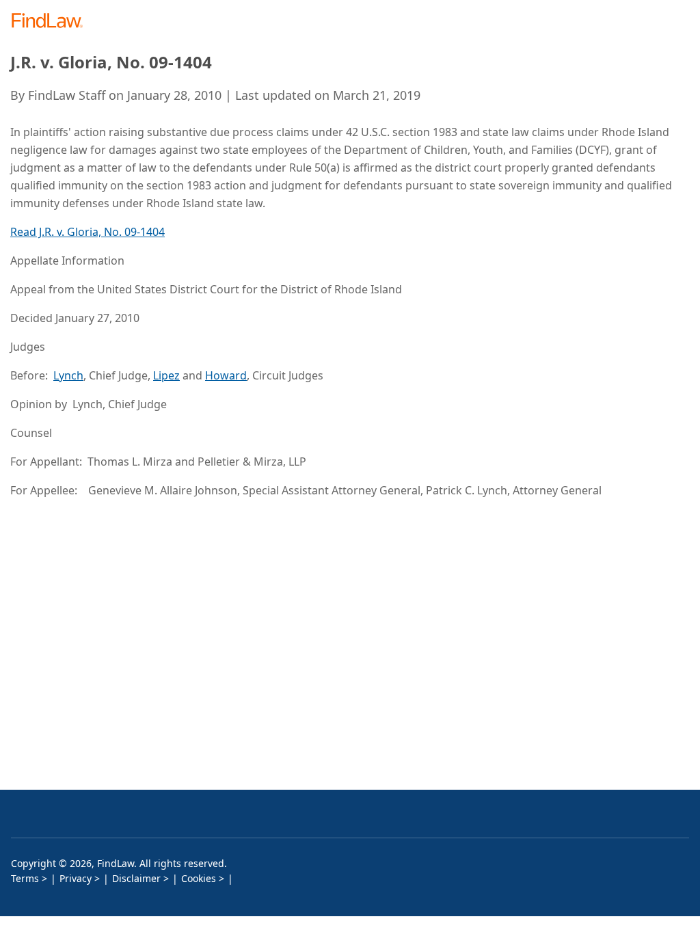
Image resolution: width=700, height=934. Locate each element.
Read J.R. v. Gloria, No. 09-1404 (87, 231)
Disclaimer (136, 878)
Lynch (68, 375)
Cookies (198, 878)
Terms (25, 878)
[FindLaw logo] (51, 21)
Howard (226, 375)
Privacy (75, 878)
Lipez (166, 375)
